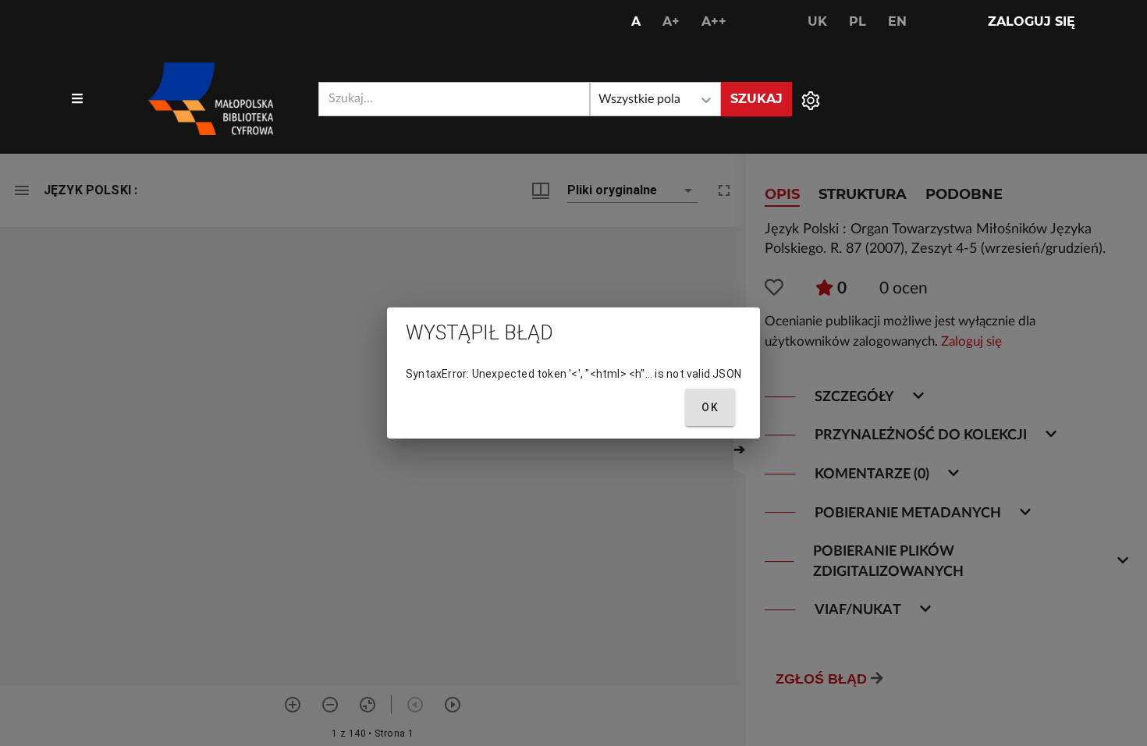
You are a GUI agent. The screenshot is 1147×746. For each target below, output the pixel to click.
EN (897, 21)
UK (817, 21)
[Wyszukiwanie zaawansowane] (810, 99)
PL (857, 21)
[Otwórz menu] (77, 99)
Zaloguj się (1031, 21)
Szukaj (756, 98)
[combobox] (454, 99)
